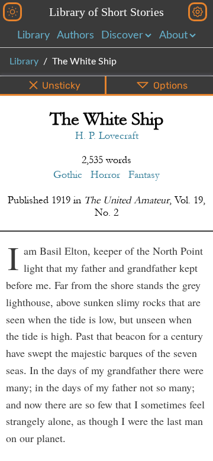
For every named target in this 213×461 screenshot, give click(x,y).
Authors (75, 35)
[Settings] (197, 11)
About (173, 35)
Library (33, 35)
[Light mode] (12, 11)
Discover (122, 35)
